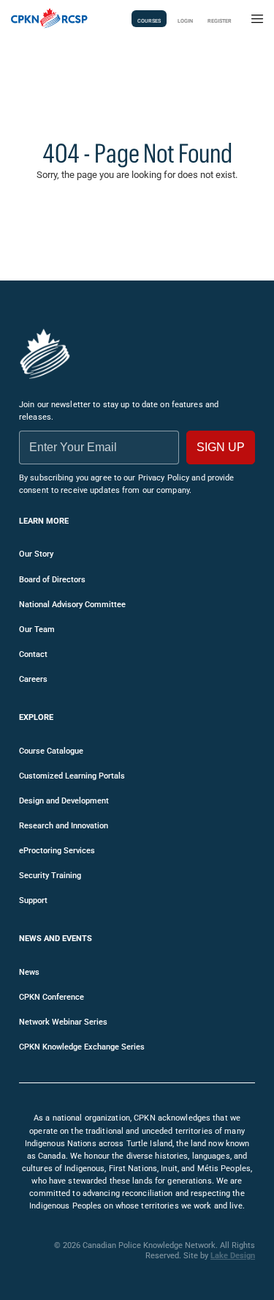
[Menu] (257, 19)
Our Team (37, 629)
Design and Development (64, 801)
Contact (33, 654)
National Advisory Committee (72, 604)
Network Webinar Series (63, 1022)
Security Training (50, 875)
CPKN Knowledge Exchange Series (82, 1047)
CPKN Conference (51, 997)
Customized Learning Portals (72, 776)
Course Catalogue (51, 751)
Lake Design (232, 1255)
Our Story (36, 554)
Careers (33, 679)
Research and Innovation (63, 826)
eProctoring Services (57, 850)
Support (33, 900)
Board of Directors (52, 579)
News (29, 972)
